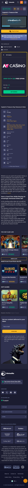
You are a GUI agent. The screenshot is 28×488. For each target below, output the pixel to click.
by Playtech (5, 14)
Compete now (14, 38)
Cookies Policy (8, 477)
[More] (25, 481)
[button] (6, 254)
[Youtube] (3, 392)
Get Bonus (14, 92)
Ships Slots (10, 128)
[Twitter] (7, 392)
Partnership (20, 473)
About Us (7, 473)
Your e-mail (6, 326)
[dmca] (7, 467)
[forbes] (21, 428)
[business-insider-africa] (7, 434)
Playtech (9, 116)
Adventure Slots (11, 125)
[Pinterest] (15, 392)
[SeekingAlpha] (7, 441)
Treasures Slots (17, 128)
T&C (22, 477)
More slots (14, 258)
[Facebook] (11, 392)
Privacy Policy (16, 477)
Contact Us (13, 473)
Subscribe (14, 331)
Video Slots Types (12, 121)
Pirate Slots (13, 126)
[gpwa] (16, 467)
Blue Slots (19, 125)
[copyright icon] (21, 434)
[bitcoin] (7, 428)
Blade (9, 193)
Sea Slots (19, 126)
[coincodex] (21, 441)
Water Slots (10, 129)
